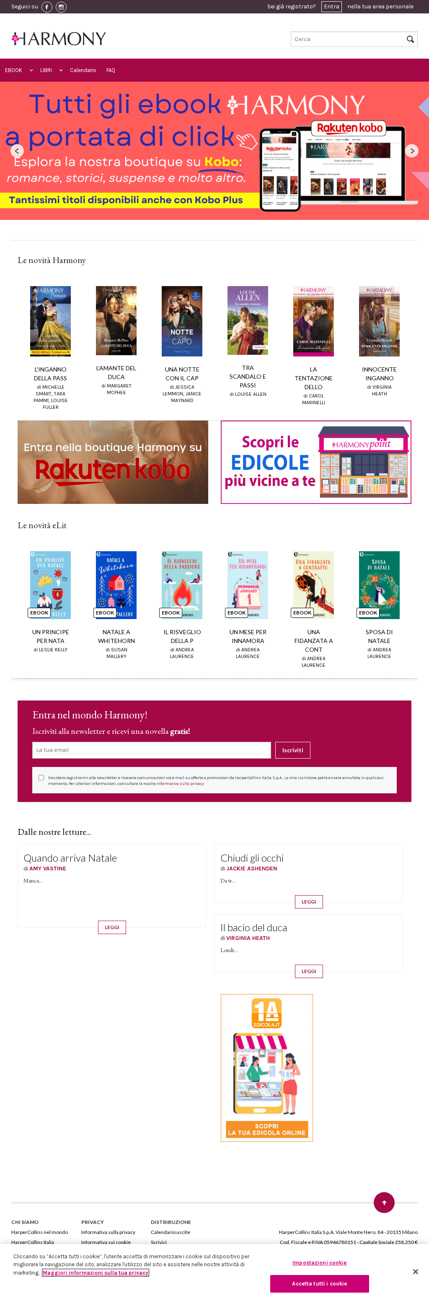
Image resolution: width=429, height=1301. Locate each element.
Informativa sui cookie (106, 1242)
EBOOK (13, 70)
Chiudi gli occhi (252, 858)
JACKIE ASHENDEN (251, 868)
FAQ (110, 70)
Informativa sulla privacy (180, 783)
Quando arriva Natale (70, 858)
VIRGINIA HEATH (248, 938)
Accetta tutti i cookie (319, 1283)
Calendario (83, 70)
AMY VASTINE (47, 868)
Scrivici (159, 1242)
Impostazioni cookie (319, 1263)
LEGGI (112, 927)
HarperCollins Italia (32, 1242)
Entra (331, 6)
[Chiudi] (415, 1271)
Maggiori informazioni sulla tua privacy (95, 1273)
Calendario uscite (170, 1232)
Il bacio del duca (253, 927)
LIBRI (46, 70)
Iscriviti (292, 750)
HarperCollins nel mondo (39, 1232)
